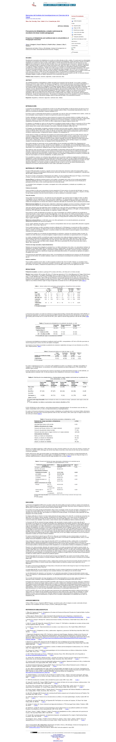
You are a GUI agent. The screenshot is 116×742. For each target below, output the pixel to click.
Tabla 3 (39, 346)
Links (43, 613)
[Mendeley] (72, 47)
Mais (74, 47)
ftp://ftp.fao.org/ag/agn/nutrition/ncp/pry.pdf (36, 655)
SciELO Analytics (78, 21)
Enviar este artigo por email (80, 39)
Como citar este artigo (79, 32)
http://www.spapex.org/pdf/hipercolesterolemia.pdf (71, 617)
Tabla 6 (69, 456)
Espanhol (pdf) (77, 25)
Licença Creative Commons (80, 732)
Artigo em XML (77, 28)
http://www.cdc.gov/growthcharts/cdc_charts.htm (38, 672)
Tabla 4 (77, 372)
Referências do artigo (79, 30)
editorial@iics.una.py (58, 740)
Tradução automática (78, 36)
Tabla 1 (84, 280)
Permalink (75, 52)
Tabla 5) (40, 413)
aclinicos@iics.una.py (34, 727)
